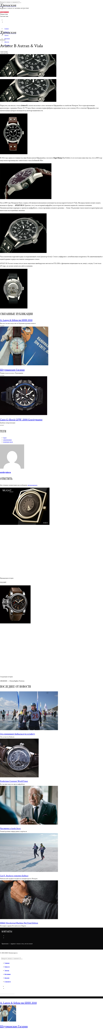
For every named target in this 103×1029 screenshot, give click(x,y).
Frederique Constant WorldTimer (14, 781)
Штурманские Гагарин (12, 370)
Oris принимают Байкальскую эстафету (17, 734)
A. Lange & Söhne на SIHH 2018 (16, 320)
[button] (20, 2)
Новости (2, 39)
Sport (5, 438)
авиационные (7, 440)
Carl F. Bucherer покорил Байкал (14, 875)
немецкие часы (8, 442)
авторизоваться (32, 485)
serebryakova (5, 472)
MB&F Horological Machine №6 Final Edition (19, 923)
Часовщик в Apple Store (10, 828)
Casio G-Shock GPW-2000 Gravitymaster (21, 419)
